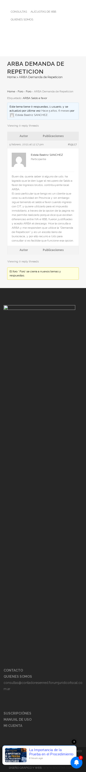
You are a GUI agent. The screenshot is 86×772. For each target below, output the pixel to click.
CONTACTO (13, 670)
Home (11, 77)
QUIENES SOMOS (22, 19)
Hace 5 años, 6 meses (55, 110)
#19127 (72, 144)
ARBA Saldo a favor (35, 98)
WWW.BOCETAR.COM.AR (60, 767)
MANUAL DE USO (18, 719)
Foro (20, 91)
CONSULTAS (19, 11)
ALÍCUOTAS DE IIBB (43, 11)
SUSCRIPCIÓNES (17, 713)
